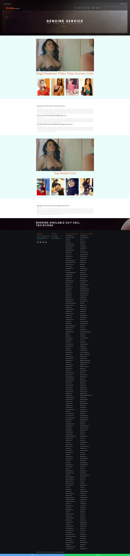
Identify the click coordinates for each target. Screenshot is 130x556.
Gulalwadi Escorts (69, 538)
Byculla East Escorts (69, 352)
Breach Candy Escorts (69, 346)
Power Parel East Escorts (84, 446)
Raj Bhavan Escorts (83, 456)
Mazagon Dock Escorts (84, 399)
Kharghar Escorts (83, 305)
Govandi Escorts (68, 524)
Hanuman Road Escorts (70, 542)
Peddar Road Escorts (83, 442)
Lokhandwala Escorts (83, 350)
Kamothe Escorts (83, 278)
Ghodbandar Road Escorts (70, 499)
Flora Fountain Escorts (69, 485)
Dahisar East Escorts (69, 446)
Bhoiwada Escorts (69, 323)
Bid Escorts (68, 333)
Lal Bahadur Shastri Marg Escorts (85, 331)
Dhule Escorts (68, 468)
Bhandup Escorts (69, 295)
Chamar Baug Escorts (69, 364)
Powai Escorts (82, 444)
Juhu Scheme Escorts (84, 252)
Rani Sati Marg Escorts (84, 464)
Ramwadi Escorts (83, 460)
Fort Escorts (68, 487)
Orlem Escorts (82, 434)
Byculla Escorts (68, 354)
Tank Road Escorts (83, 493)
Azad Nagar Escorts (69, 276)
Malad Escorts (82, 378)
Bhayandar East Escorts (70, 305)
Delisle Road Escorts (69, 456)
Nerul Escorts (82, 432)
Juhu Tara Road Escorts (84, 254)
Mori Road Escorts (83, 409)
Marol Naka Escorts (83, 393)
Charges (92, 7)
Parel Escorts (82, 440)
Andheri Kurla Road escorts (70, 260)
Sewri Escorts (82, 483)
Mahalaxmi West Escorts (84, 366)
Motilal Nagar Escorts (83, 411)
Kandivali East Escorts (84, 280)
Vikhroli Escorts (82, 528)
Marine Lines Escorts (83, 391)
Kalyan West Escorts (83, 274)
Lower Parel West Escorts (84, 352)
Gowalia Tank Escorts (69, 528)
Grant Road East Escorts (70, 530)
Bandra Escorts (68, 284)
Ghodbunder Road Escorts (70, 501)
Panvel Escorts (82, 438)
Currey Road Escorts (69, 434)
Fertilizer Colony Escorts (70, 483)
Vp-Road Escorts (83, 538)
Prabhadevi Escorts (83, 448)
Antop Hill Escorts (69, 266)
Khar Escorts (82, 303)
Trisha (13, 8)
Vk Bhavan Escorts (83, 536)
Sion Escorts (82, 487)
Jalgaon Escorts (83, 241)
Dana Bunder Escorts (69, 452)
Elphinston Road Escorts (70, 479)
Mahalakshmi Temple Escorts (85, 362)
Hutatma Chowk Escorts (84, 237)
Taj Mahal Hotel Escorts (84, 491)
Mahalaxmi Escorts (83, 364)
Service (84, 7)
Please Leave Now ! (40, 239)
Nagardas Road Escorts (84, 419)
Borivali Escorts (68, 342)
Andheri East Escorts (69, 256)
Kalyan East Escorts (83, 270)
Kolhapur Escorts (83, 319)
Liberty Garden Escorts (84, 344)
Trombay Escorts (83, 505)
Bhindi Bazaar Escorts (69, 319)
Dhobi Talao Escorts (69, 466)
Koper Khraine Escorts (84, 323)
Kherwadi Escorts (83, 309)
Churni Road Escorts (69, 407)
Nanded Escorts (83, 423)
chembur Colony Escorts (70, 378)
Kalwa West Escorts (83, 268)
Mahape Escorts (83, 368)
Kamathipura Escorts (83, 276)
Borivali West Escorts (69, 344)
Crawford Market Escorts (70, 423)
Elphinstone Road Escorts (70, 477)
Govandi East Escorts (69, 522)
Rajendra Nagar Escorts (84, 458)
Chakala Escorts (68, 362)
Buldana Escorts (68, 350)
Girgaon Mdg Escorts (69, 505)
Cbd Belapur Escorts (69, 360)
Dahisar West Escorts (69, 450)
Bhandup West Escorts (69, 299)
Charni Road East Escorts (70, 372)
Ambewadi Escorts (69, 252)
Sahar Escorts (82, 468)
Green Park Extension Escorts (71, 536)
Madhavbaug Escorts (83, 356)
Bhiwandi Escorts (69, 321)
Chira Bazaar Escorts (69, 399)
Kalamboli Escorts (83, 260)
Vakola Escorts (82, 511)
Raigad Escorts (82, 454)
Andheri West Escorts (69, 264)
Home (76, 7)
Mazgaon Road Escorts (84, 403)
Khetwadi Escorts (83, 311)
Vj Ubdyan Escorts (83, 534)
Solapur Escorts (83, 489)
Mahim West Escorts (83, 374)
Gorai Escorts (68, 511)
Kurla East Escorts (83, 325)
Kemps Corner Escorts (84, 295)
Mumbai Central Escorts (84, 417)
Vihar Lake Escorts (83, 526)
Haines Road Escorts (69, 540)
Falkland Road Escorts (69, 481)
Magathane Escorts (83, 358)
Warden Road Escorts (84, 542)
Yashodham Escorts (83, 548)
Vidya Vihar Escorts (83, 524)
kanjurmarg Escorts (83, 286)
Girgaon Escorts (68, 503)
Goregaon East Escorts (70, 513)
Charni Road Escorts (69, 374)
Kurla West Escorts (83, 329)
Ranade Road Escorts (83, 462)
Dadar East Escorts (69, 440)
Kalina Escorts (82, 264)
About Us (80, 7)
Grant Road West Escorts (70, 534)
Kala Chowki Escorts (83, 256)
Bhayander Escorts (69, 315)
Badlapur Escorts (69, 278)
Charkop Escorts (68, 370)
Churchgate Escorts (69, 405)
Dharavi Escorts (68, 462)
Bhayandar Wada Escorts (70, 309)
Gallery (88, 7)
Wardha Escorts (83, 544)
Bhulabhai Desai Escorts (70, 327)
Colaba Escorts (68, 411)
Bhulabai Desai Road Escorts (70, 325)
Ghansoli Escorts (69, 491)
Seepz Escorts (82, 481)
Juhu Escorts (82, 250)
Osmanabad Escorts (83, 436)
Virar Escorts (82, 532)
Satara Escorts (82, 479)
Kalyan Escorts (82, 272)
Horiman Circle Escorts (69, 548)
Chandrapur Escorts (69, 368)
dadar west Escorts (69, 444)
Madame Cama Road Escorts (85, 354)
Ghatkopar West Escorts (70, 497)
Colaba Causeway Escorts (70, 409)
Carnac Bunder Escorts (69, 358)
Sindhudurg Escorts (83, 485)
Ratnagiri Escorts (83, 466)
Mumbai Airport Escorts (84, 415)
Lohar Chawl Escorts (83, 348)
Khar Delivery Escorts (83, 301)
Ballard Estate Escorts (69, 280)
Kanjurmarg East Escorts (84, 284)
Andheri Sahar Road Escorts (70, 262)
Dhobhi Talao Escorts (69, 464)
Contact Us (98, 7)
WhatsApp (97, 554)
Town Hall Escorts (83, 503)
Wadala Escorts (83, 540)
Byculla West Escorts (69, 356)
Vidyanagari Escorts (83, 522)
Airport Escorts (68, 241)
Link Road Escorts (83, 346)
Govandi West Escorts (69, 526)
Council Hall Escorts (69, 419)
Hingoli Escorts (68, 544)
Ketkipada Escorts (83, 297)
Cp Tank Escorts (68, 421)
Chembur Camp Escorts (70, 376)
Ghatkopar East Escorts (70, 493)
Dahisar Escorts (68, 448)
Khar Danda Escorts (83, 299)
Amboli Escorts (68, 254)
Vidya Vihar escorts (60, 552)
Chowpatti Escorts (69, 401)
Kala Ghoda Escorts (83, 258)
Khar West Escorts (83, 307)
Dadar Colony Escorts (69, 438)
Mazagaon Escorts (83, 397)
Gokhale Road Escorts (69, 509)
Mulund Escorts (82, 413)
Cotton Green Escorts (69, 415)
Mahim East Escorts (83, 370)
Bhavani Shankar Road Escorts (71, 303)
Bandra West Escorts (69, 286)
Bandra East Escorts (69, 282)
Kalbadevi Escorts (83, 262)
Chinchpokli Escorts (69, 393)
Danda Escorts (68, 454)
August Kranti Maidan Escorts (71, 272)
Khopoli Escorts (83, 313)
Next (123, 17)
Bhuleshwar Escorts (69, 329)
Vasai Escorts (82, 513)
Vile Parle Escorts (83, 530)
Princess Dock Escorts (84, 450)
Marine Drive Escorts (83, 389)
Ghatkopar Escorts (69, 495)
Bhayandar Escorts (69, 307)
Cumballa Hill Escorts (69, 432)
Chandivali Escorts (69, 366)
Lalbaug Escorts (83, 333)
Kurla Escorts (82, 327)
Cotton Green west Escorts (70, 417)
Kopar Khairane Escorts (84, 321)
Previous (7, 17)
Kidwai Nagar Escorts (83, 315)
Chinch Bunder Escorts (69, 391)
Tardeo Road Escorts (83, 497)
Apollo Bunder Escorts (69, 268)
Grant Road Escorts (69, 532)
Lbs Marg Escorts (83, 342)
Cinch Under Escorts (69, 389)
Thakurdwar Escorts (83, 499)
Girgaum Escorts (68, 507)
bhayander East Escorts (70, 313)
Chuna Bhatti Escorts (69, 403)
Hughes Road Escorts (84, 235)
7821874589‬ (56, 237)
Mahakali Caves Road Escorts (85, 360)
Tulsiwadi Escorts (83, 507)
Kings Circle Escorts (83, 317)
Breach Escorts (68, 348)
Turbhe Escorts (82, 509)
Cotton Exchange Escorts (70, 413)
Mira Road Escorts (83, 407)
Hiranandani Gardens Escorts (71, 546)
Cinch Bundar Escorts (69, 387)
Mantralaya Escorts (83, 387)
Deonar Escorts (68, 460)
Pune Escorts (82, 452)
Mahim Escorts (82, 372)
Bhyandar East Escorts (69, 331)
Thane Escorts (82, 501)
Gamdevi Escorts (69, 489)
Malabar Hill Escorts (83, 376)
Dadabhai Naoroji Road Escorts (71, 436)
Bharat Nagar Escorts (69, 301)
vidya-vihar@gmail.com (57, 238)
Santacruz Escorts (83, 477)
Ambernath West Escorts (70, 250)
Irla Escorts (82, 239)
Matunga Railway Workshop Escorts (86, 395)
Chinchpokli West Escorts (70, 397)
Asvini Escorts (68, 270)
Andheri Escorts (68, 258)
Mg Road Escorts (83, 405)
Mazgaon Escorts (83, 401)
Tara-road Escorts (83, 495)
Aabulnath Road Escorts (70, 235)
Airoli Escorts (68, 239)
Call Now (32, 554)
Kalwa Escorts (82, 266)
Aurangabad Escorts (69, 274)
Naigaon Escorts (83, 421)
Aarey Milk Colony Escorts (70, 237)
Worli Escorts (82, 546)
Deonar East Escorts (69, 458)
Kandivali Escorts (83, 282)
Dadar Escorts (68, 442)
